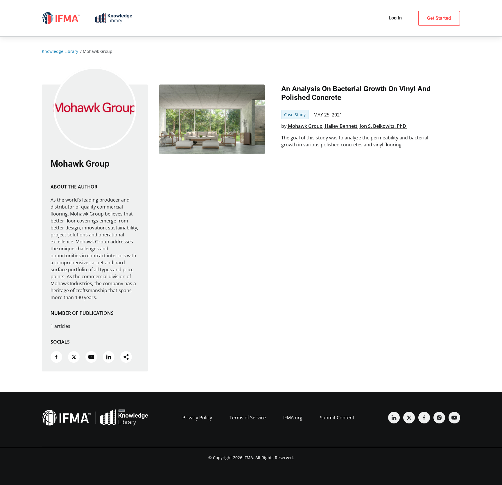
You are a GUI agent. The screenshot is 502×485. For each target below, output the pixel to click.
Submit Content (337, 417)
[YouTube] (454, 417)
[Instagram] (439, 417)
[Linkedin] (394, 417)
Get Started (439, 18)
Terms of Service (248, 417)
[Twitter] (409, 417)
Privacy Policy (197, 417)
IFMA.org (292, 417)
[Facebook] (424, 417)
